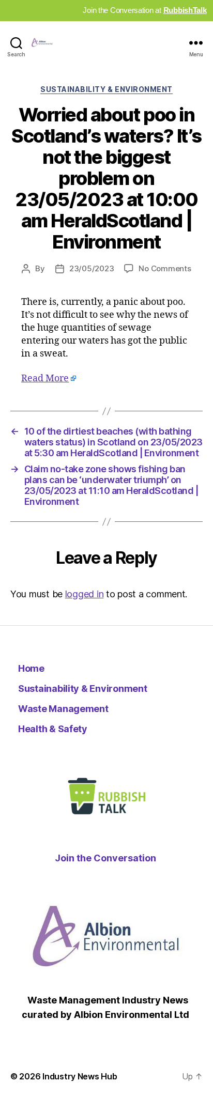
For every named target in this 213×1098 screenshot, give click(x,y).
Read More (45, 378)
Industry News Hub (79, 1076)
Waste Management (63, 708)
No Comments (165, 268)
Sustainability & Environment (106, 89)
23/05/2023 (91, 268)
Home (31, 668)
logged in (84, 594)
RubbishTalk (185, 10)
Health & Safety (52, 728)
